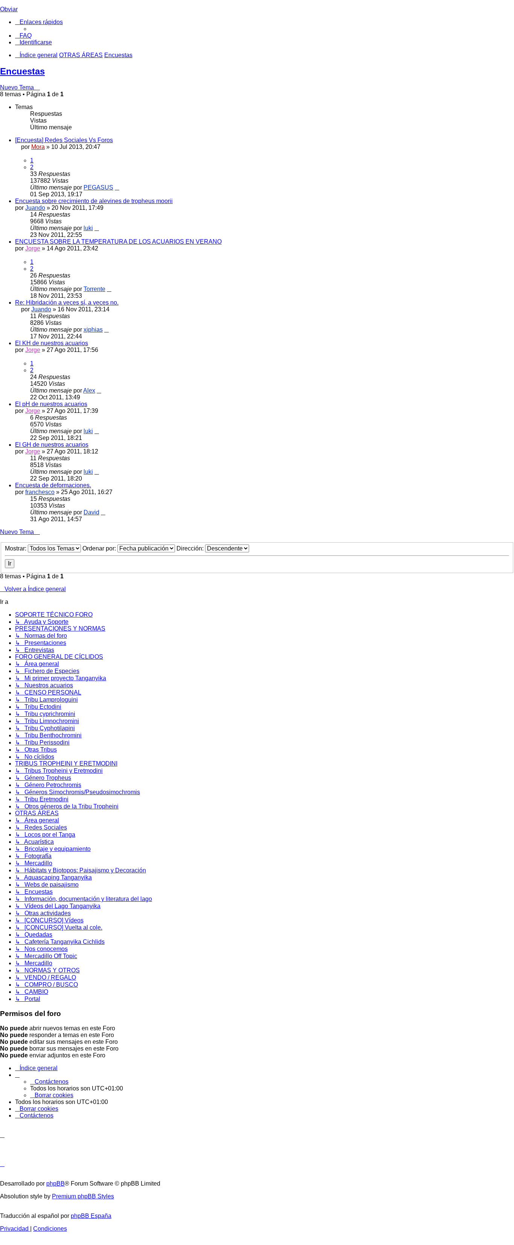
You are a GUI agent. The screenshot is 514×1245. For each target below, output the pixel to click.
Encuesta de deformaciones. (53, 485)
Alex (89, 390)
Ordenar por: (99, 548)
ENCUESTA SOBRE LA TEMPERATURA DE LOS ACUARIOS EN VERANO (118, 241)
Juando (35, 208)
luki (88, 228)
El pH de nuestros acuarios (51, 404)
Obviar (9, 9)
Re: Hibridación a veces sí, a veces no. (67, 302)
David (91, 512)
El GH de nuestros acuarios (51, 444)
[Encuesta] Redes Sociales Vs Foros (64, 140)
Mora (38, 147)
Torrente (94, 289)
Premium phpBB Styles (83, 1196)
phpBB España (91, 1216)
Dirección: (190, 548)
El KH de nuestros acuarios (51, 343)
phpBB (55, 1183)
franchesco (40, 492)
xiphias (93, 329)
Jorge (32, 248)
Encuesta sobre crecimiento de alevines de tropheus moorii (94, 201)
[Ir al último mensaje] (117, 187)
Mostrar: (16, 548)
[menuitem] (23, 35)
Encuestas (22, 71)
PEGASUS (98, 187)
